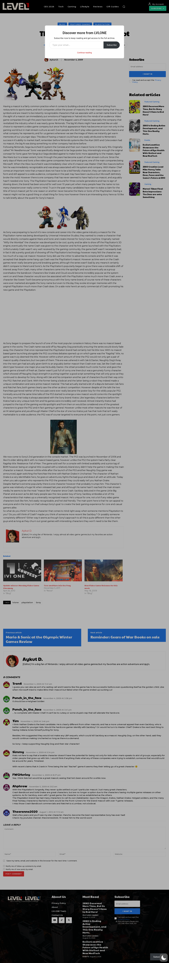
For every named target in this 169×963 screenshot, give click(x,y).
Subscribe (112, 45)
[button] (164, 958)
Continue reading (84, 52)
